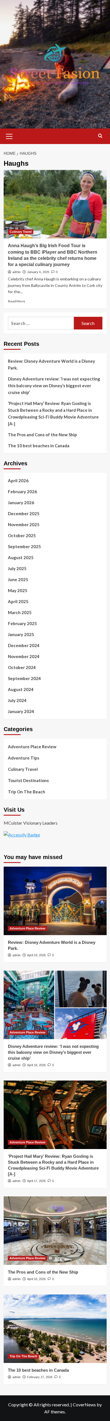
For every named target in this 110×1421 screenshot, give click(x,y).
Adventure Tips (23, 757)
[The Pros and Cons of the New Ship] (55, 1230)
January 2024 (21, 711)
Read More (16, 301)
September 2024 (24, 678)
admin (16, 272)
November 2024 (23, 656)
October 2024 (22, 667)
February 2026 (22, 491)
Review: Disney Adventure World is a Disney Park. (51, 364)
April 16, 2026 (36, 1279)
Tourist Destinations (28, 780)
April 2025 (18, 601)
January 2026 (21, 502)
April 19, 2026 (36, 955)
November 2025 (23, 524)
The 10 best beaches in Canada (38, 445)
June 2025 (18, 579)
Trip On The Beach (26, 791)
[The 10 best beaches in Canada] (55, 1328)
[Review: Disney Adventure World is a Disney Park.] (55, 901)
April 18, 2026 (36, 1065)
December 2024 (23, 645)
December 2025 (23, 513)
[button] (9, 136)
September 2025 (24, 546)
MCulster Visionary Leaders (31, 822)
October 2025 (22, 535)
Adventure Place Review (32, 746)
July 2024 (17, 700)
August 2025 (21, 557)
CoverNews (84, 1404)
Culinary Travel (21, 231)
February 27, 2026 (39, 1377)
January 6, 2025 (38, 272)
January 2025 (21, 634)
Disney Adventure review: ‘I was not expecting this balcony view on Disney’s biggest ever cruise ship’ (54, 385)
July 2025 (17, 568)
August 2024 (21, 689)
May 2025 (17, 590)
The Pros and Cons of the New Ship (42, 434)
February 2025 (22, 623)
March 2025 (20, 612)
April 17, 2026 (36, 1181)
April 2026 (18, 480)
